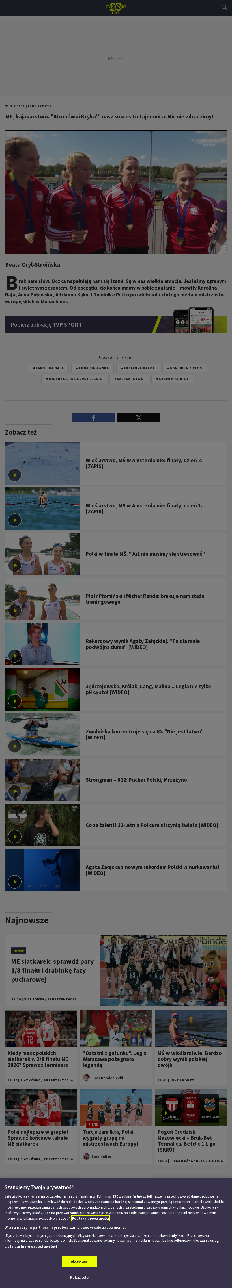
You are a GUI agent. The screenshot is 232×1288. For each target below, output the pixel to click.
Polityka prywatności (90, 1218)
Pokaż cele (79, 1277)
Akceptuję (79, 1261)
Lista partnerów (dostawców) (31, 1246)
